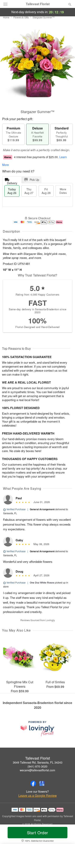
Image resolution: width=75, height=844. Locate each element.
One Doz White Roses (42, 582)
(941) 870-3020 (37, 766)
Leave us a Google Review (37, 795)
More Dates (63, 191)
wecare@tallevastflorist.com (37, 770)
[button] (66, 835)
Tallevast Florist (38, 4)
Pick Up (34, 180)
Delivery (12, 182)
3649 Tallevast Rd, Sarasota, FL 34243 (37, 762)
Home (6, 17)
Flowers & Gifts (21, 17)
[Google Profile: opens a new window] (42, 783)
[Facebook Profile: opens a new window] (33, 783)
